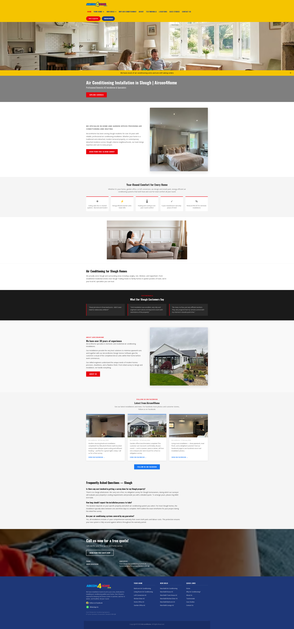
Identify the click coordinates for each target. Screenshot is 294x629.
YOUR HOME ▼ (99, 11)
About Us (93, 374)
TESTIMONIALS (151, 11)
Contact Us (189, 605)
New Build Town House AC (168, 595)
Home (188, 588)
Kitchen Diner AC (139, 599)
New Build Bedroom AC (167, 602)
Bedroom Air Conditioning (142, 588)
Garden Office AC (139, 605)
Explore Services (96, 95)
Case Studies (190, 602)
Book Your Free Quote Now (100, 553)
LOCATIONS (163, 11)
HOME (89, 11)
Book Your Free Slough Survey (101, 151)
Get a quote (93, 18)
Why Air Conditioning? (193, 592)
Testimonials (190, 599)
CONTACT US (186, 11)
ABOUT (141, 11)
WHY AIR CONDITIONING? (127, 11)
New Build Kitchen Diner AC (169, 599)
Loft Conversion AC (140, 595)
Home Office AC (139, 602)
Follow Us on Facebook (147, 467)
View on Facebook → (96, 457)
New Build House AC (166, 592)
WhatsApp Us (94, 607)
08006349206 (108, 18)
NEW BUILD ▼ (112, 11)
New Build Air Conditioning (168, 588)
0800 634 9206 (92, 564)
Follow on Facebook (96, 603)
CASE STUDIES (174, 11)
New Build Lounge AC (167, 605)
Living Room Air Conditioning (143, 592)
